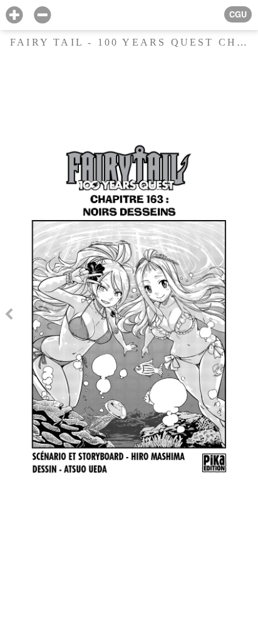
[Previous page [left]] (9, 315)
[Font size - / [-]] (42, 15)
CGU (238, 14)
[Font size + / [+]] (14, 15)
